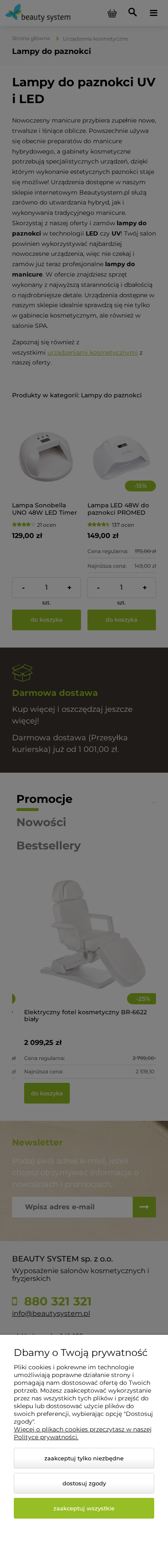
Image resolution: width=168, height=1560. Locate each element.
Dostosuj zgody (84, 1483)
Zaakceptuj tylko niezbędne (84, 1458)
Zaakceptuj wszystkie (84, 1508)
